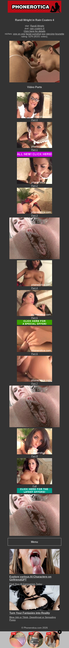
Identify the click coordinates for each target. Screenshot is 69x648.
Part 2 (34, 185)
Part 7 (34, 383)
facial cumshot (33, 33)
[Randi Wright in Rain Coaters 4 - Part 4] (34, 285)
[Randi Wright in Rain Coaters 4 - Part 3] (34, 213)
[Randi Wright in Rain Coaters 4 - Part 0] (34, 117)
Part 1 (34, 149)
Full (35, 486)
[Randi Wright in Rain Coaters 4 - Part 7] (34, 381)
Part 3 (34, 215)
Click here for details (34, 31)
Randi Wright (37, 25)
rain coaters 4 (37, 28)
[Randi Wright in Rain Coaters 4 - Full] (34, 483)
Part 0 (34, 120)
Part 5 (34, 318)
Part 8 (34, 456)
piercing (50, 33)
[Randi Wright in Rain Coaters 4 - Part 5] (34, 315)
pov (44, 33)
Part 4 (34, 288)
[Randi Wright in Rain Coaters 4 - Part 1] (34, 147)
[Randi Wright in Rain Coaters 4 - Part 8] (34, 453)
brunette (59, 33)
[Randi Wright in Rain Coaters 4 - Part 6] (34, 351)
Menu (34, 541)
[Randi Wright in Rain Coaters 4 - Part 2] (34, 183)
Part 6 (34, 353)
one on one (19, 33)
